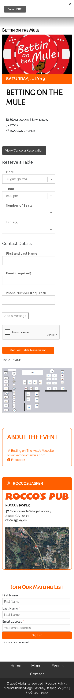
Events (58, 665)
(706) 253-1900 (37, 692)
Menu (36, 665)
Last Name (11, 608)
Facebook (17, 460)
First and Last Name (21, 253)
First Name (11, 595)
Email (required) (18, 273)
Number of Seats (19, 205)
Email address (13, 621)
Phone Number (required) (26, 293)
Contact (37, 674)
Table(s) (12, 222)
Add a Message (15, 316)
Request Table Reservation (28, 350)
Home (15, 665)
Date (10, 172)
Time (10, 189)
